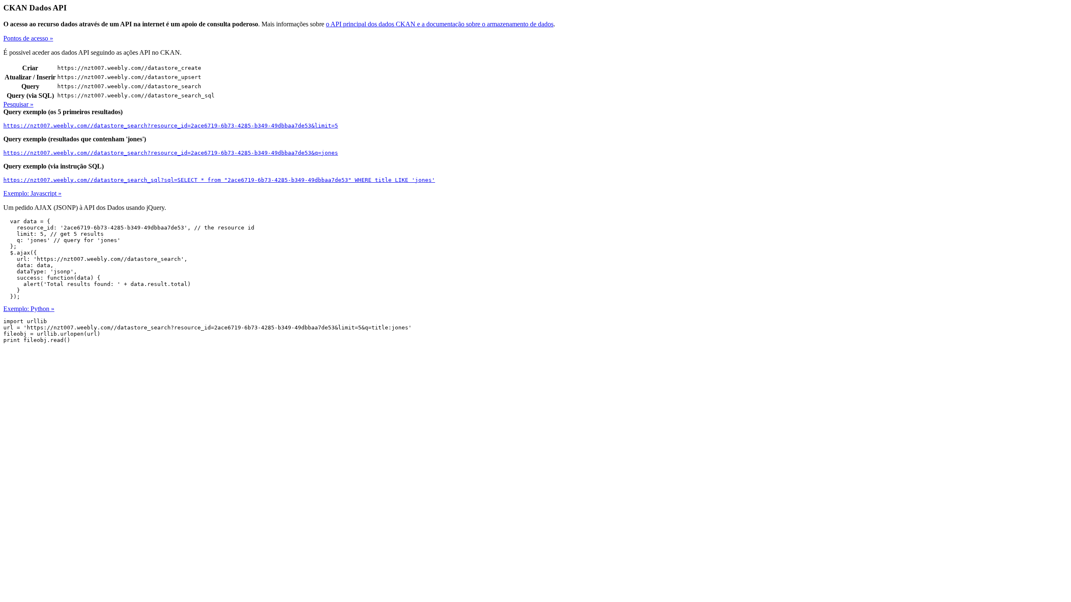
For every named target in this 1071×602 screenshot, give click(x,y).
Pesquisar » (18, 104)
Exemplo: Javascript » (32, 193)
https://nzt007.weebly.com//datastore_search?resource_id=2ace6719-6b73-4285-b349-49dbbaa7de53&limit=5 (170, 125)
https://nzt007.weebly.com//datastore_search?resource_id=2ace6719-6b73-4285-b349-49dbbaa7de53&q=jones (170, 153)
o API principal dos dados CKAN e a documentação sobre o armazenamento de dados (439, 24)
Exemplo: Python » (28, 308)
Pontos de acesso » (28, 38)
